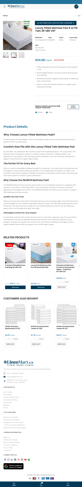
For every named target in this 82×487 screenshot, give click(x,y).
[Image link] (14, 466)
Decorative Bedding (10, 400)
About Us (7, 437)
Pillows (6, 408)
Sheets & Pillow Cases (11, 397)
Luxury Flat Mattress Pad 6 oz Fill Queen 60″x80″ (41, 266)
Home (5, 16)
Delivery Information (11, 440)
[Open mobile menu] (4, 6)
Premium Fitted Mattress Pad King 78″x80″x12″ (15, 266)
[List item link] (41, 373)
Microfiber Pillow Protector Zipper (15, 428)
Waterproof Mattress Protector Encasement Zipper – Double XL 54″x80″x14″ (65, 268)
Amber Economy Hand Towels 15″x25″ (39, 327)
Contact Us (7, 450)
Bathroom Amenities (11, 417)
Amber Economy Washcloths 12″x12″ (12, 327)
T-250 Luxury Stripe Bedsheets (14, 425)
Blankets (6, 405)
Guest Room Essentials (11, 420)
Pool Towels (8, 395)
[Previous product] (77, 16)
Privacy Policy (8, 448)
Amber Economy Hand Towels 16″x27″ (65, 327)
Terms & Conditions (10, 445)
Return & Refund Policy (11, 442)
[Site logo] (16, 6)
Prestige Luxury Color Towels (13, 422)
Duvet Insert (8, 402)
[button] (39, 112)
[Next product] (81, 16)
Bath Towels (8, 392)
